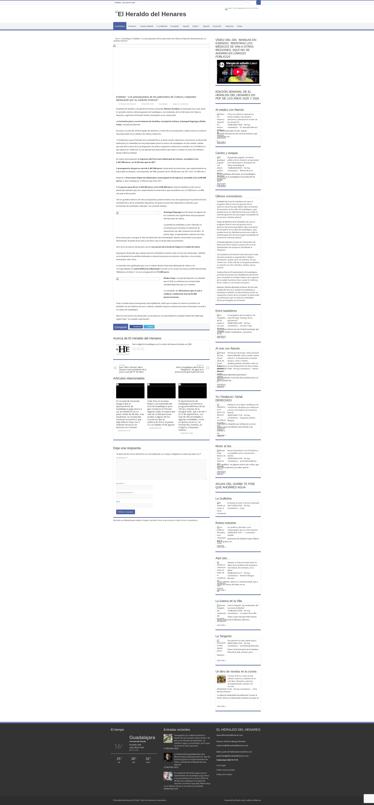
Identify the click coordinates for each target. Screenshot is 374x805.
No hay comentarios (242, 369)
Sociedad (174, 26)
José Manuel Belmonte (249, 646)
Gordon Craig (246, 326)
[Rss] (233, 3)
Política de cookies (224, 774)
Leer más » (221, 142)
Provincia (132, 26)
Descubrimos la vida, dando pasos (241, 640)
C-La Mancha (161, 26)
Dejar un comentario (180, 104)
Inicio (117, 39)
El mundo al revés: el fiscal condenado (243, 503)
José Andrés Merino (248, 461)
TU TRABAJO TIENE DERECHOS (229, 398)
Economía (217, 26)
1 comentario (249, 532)
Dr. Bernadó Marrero (249, 127)
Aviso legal (221, 765)
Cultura (195, 26)
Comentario (122, 458)
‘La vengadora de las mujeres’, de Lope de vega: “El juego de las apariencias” (241, 318)
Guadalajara (120, 26)
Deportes (230, 26)
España (186, 26)
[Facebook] (235, 3)
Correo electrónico (124, 492)
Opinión (206, 26)
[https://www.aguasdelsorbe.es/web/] (242, 9)
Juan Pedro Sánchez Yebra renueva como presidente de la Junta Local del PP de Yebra (132, 368)
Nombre (120, 483)
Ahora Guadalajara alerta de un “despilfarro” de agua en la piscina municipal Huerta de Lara (189, 368)
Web (118, 502)
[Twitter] (238, 3)
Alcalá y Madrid (146, 26)
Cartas (239, 26)
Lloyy (242, 508)
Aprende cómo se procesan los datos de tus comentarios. (174, 520)
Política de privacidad (225, 770)
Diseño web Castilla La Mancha (248, 800)
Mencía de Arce (246, 170)
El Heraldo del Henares (127, 104)
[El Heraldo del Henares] (150, 13)
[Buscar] (258, 2)
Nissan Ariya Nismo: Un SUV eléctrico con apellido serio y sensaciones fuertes (242, 453)
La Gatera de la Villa (248, 613)
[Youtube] (241, 3)
